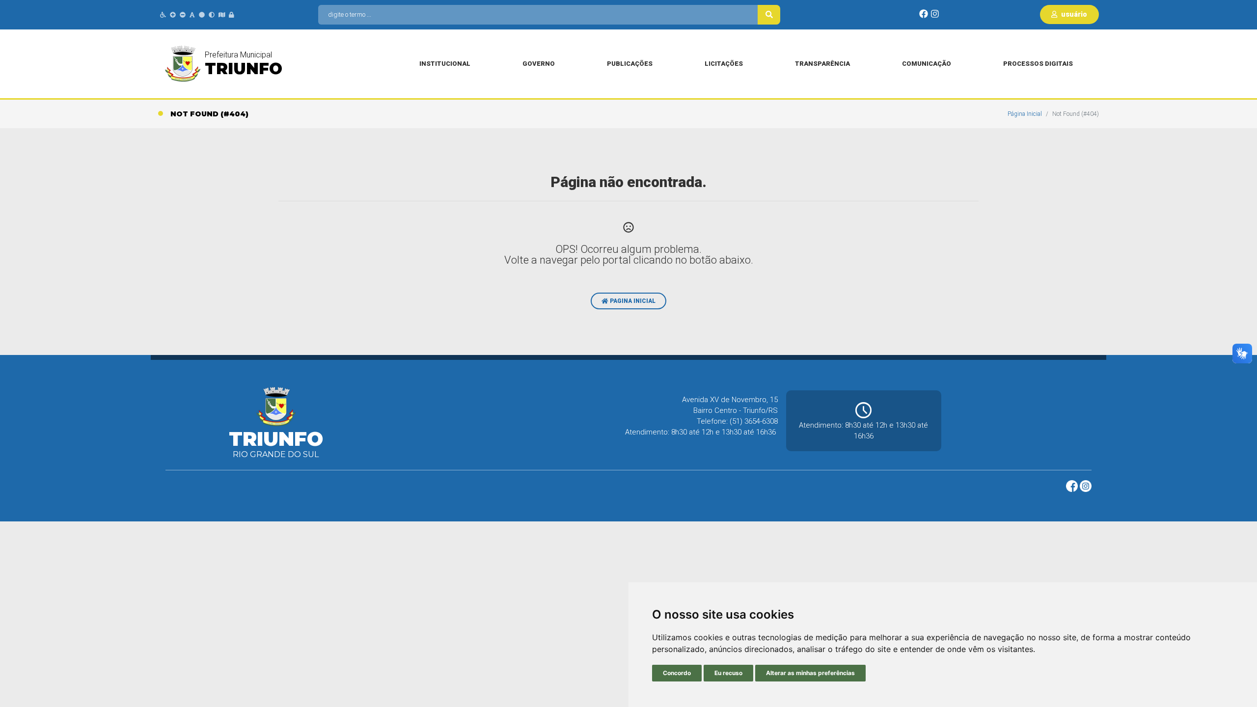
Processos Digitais (1038, 63)
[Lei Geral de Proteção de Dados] (231, 15)
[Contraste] (212, 15)
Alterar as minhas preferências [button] (810, 673)
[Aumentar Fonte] (173, 15)
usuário (1073, 14)
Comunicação (926, 63)
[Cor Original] (202, 15)
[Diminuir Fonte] (183, 15)
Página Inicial (1025, 113)
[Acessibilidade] (163, 15)
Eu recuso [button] (728, 673)
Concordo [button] (677, 673)
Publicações (630, 63)
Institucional (444, 63)
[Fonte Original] (192, 15)
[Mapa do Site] (222, 15)
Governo (538, 63)
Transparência (822, 63)
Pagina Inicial (632, 301)
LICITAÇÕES (724, 63)
